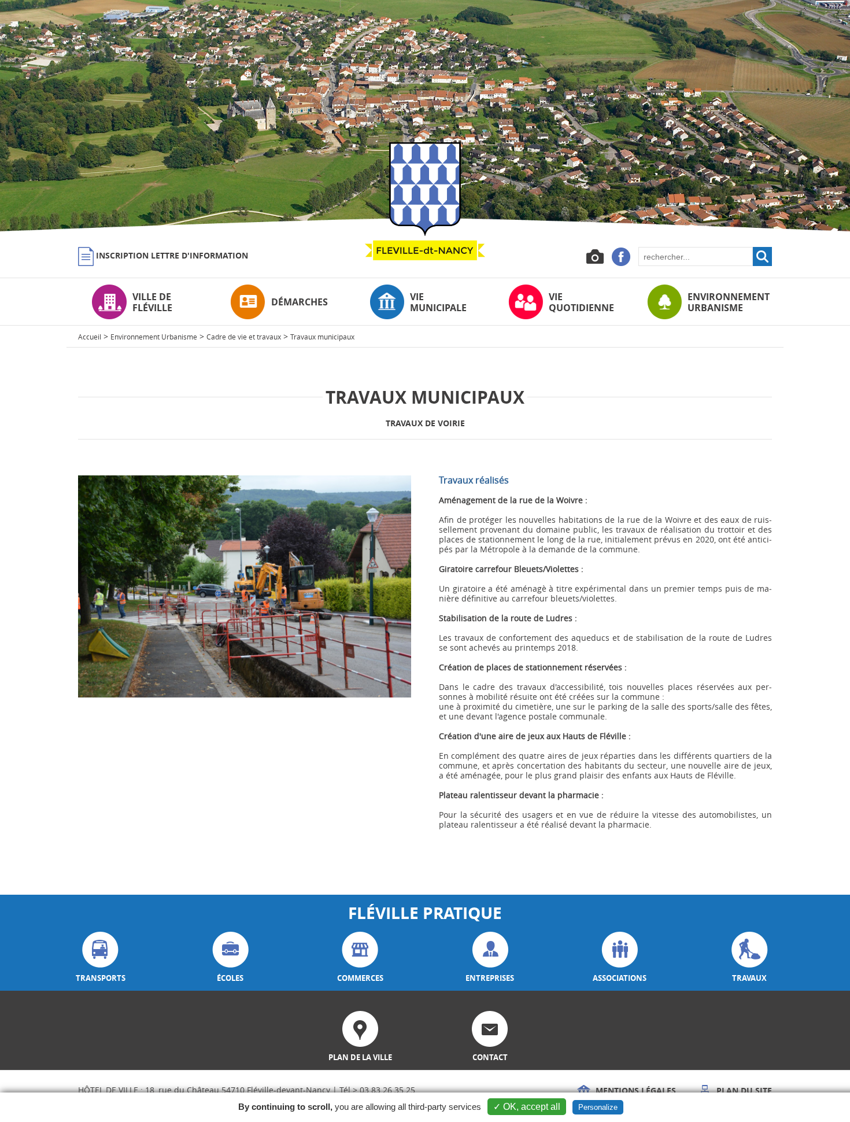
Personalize (598, 1107)
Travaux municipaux (322, 336)
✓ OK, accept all (526, 1107)
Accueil (89, 336)
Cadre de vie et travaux (243, 336)
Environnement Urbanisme (153, 336)
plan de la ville (360, 1057)
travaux (749, 978)
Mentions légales (634, 1090)
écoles (230, 978)
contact (490, 1057)
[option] (425, 115)
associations (619, 978)
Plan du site (743, 1090)
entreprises (489, 978)
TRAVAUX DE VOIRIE (425, 423)
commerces (360, 978)
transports (100, 978)
